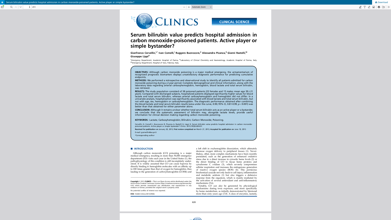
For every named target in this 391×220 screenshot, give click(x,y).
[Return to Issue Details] (2, 2)
